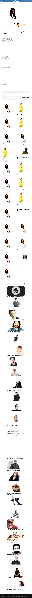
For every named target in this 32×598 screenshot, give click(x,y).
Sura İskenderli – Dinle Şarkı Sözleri (22, 204)
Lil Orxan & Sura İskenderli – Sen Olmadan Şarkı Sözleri (23, 189)
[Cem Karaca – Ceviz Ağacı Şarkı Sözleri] (16, 385)
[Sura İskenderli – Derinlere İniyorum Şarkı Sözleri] (24, 137)
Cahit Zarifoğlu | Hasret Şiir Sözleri (13, 554)
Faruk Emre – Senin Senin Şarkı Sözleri (14, 378)
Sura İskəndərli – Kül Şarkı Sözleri (23, 233)
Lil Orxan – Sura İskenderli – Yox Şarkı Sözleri (23, 158)
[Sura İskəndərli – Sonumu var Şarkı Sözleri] (24, 242)
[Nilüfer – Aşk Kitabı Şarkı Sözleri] (16, 476)
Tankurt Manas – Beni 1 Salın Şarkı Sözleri (14, 577)
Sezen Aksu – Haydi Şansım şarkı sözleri (14, 355)
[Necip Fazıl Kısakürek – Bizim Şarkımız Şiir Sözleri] (16, 524)
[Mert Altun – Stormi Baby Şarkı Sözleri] (16, 396)
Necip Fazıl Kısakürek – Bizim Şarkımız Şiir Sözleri (15, 530)
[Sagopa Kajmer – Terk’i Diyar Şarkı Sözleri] (16, 560)
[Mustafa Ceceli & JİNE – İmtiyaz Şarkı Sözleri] (16, 314)
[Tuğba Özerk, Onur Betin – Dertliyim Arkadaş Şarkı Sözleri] (16, 583)
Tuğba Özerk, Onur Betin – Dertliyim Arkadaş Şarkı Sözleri (15, 590)
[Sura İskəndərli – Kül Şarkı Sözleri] (24, 227)
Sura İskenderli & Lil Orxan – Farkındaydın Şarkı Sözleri (22, 114)
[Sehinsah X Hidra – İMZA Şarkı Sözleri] (16, 512)
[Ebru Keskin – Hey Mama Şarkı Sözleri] (16, 420)
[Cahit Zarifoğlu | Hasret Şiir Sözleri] (16, 549)
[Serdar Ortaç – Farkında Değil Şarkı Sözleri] (16, 408)
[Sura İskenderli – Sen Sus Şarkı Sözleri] (8, 137)
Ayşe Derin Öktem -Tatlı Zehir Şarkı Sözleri (15, 296)
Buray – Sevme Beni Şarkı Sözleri (13, 367)
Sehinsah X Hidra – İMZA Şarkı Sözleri (14, 517)
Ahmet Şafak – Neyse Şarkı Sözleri (13, 331)
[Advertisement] (16, 49)
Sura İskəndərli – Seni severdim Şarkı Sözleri (7, 234)
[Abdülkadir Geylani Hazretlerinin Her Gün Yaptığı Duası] (16, 488)
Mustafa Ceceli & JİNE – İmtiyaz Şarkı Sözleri (15, 319)
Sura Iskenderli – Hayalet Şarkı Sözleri (23, 174)
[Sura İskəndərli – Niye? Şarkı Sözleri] (24, 257)
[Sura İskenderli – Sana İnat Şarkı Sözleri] (8, 122)
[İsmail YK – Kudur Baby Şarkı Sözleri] (16, 500)
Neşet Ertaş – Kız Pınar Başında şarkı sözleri (15, 458)
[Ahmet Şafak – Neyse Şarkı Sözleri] (16, 326)
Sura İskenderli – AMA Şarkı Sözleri (23, 128)
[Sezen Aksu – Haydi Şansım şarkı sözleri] (16, 350)
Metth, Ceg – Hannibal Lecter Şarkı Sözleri (13, 429)
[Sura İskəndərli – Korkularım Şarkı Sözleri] (8, 242)
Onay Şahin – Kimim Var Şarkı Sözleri (12, 431)
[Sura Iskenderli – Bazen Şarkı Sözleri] (8, 107)
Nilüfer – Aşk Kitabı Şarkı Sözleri (13, 481)
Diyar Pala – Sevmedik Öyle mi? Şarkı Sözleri (13, 435)
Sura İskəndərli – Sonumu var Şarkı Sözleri (22, 249)
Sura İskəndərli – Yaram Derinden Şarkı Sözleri (8, 219)
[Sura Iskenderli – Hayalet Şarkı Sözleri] (24, 167)
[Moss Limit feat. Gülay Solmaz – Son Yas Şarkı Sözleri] (16, 337)
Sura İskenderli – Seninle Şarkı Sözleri (7, 189)
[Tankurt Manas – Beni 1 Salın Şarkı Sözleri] (16, 572)
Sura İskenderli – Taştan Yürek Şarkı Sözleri (7, 204)
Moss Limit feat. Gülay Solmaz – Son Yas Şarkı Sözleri (15, 343)
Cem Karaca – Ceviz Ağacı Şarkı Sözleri (14, 390)
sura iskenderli (5, 84)
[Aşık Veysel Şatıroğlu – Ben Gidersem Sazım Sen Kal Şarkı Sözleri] (16, 536)
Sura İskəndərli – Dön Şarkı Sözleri (8, 278)
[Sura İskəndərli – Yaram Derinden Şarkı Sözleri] (8, 212)
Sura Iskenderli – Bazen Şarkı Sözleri (7, 114)
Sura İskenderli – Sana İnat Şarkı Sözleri (8, 129)
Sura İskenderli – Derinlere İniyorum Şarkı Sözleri (22, 144)
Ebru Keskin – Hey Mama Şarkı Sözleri (14, 425)
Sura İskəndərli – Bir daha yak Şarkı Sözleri (23, 210)
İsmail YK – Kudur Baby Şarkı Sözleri (13, 506)
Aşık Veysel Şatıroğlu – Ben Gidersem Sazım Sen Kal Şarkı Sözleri (16, 542)
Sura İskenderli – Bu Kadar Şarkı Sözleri (8, 159)
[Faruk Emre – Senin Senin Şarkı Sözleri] (16, 373)
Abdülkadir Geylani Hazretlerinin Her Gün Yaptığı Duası (15, 494)
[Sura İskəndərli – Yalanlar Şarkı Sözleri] (8, 257)
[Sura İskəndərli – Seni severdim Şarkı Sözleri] (8, 227)
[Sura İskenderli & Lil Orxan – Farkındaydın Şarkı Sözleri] (24, 107)
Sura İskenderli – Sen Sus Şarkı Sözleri (7, 144)
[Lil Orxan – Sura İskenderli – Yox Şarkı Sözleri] (24, 151)
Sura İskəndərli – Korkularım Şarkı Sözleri (8, 249)
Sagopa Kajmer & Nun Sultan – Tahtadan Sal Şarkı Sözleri (15, 433)
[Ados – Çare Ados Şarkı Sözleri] (16, 302)
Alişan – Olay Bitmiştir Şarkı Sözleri (13, 470)
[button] (1, 1)
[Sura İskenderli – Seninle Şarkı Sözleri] (8, 182)
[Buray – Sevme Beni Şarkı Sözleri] (16, 361)
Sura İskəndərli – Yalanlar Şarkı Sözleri (7, 264)
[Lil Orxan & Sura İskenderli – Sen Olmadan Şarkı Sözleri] (24, 182)
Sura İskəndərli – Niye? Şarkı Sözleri (22, 264)
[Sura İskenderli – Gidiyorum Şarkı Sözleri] (8, 167)
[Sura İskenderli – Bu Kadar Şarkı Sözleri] (8, 152)
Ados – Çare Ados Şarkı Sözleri (12, 308)
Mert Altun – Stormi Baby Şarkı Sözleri (14, 402)
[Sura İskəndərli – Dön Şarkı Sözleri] (8, 272)
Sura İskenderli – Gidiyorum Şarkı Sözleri (8, 174)
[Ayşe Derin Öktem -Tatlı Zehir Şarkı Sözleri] (16, 291)
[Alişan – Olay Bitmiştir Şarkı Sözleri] (16, 464)
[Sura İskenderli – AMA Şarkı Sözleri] (24, 122)
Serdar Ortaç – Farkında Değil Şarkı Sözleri (15, 413)
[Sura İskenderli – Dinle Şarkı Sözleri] (24, 197)
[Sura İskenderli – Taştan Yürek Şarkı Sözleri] (8, 197)
